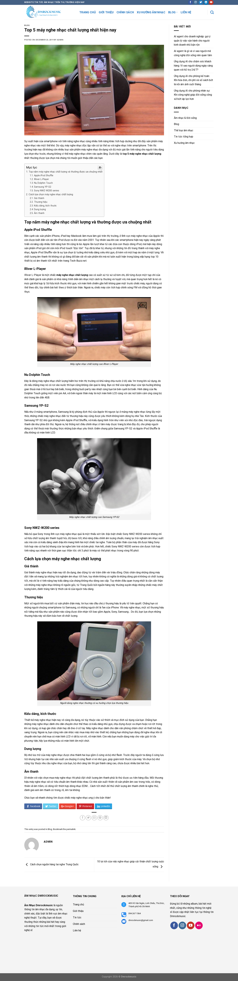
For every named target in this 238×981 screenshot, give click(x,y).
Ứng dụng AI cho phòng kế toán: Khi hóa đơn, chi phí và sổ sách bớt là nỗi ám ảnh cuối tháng (193, 80)
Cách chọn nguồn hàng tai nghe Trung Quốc (54, 864)
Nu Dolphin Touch (43, 183)
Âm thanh (39, 213)
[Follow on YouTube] (211, 2)
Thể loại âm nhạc (183, 130)
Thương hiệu (40, 202)
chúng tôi (65, 158)
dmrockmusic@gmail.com (140, 920)
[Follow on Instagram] (195, 2)
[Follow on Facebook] (190, 2)
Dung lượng (40, 209)
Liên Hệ (186, 12)
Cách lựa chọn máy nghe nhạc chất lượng (51, 194)
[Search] (212, 12)
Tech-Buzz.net (78, 260)
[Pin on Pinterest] (100, 818)
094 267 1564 (134, 913)
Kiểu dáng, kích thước (45, 205)
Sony (40, 534)
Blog (172, 12)
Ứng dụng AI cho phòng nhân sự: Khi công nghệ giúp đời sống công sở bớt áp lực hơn (193, 94)
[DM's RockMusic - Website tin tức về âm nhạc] (49, 12)
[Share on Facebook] (82, 818)
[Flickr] (199, 925)
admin (60, 40)
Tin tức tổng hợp (183, 136)
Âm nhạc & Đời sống (185, 117)
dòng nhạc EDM (78, 786)
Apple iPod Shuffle (43, 175)
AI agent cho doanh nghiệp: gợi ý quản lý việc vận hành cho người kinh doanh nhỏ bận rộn (192, 40)
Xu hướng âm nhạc (151, 12)
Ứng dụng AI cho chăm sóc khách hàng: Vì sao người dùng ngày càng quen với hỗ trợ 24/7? (193, 65)
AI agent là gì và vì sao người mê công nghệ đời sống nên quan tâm (193, 53)
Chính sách (125, 12)
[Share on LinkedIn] (106, 818)
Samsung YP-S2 (42, 186)
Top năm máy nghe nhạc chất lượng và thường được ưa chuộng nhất (65, 171)
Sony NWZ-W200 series (46, 190)
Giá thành (39, 198)
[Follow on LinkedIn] (206, 2)
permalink (70, 829)
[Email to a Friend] (94, 818)
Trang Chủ (87, 12)
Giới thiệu (106, 12)
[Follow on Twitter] (200, 2)
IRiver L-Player (41, 179)
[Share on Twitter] (88, 818)
